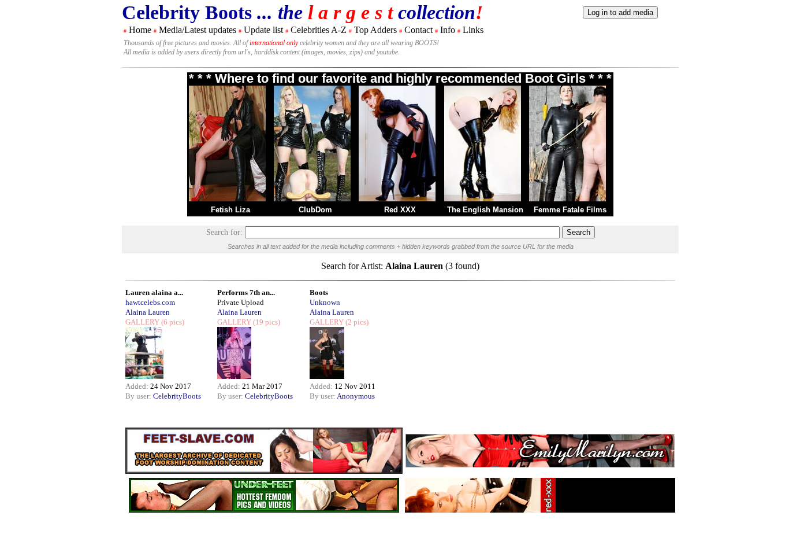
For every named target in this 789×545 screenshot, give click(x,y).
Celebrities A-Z (319, 30)
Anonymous (356, 396)
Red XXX (400, 209)
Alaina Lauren (147, 312)
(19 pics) (265, 322)
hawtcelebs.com (150, 302)
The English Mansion (485, 209)
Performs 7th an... (246, 292)
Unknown (325, 302)
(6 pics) (171, 322)
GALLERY (142, 322)
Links (473, 30)
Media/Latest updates (197, 30)
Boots (319, 292)
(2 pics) (356, 322)
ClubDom (315, 209)
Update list (263, 30)
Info (447, 30)
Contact (418, 30)
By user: (139, 396)
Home (140, 30)
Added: (137, 386)
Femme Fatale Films (570, 209)
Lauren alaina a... (154, 292)
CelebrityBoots (177, 396)
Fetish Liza (230, 209)
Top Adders (375, 30)
